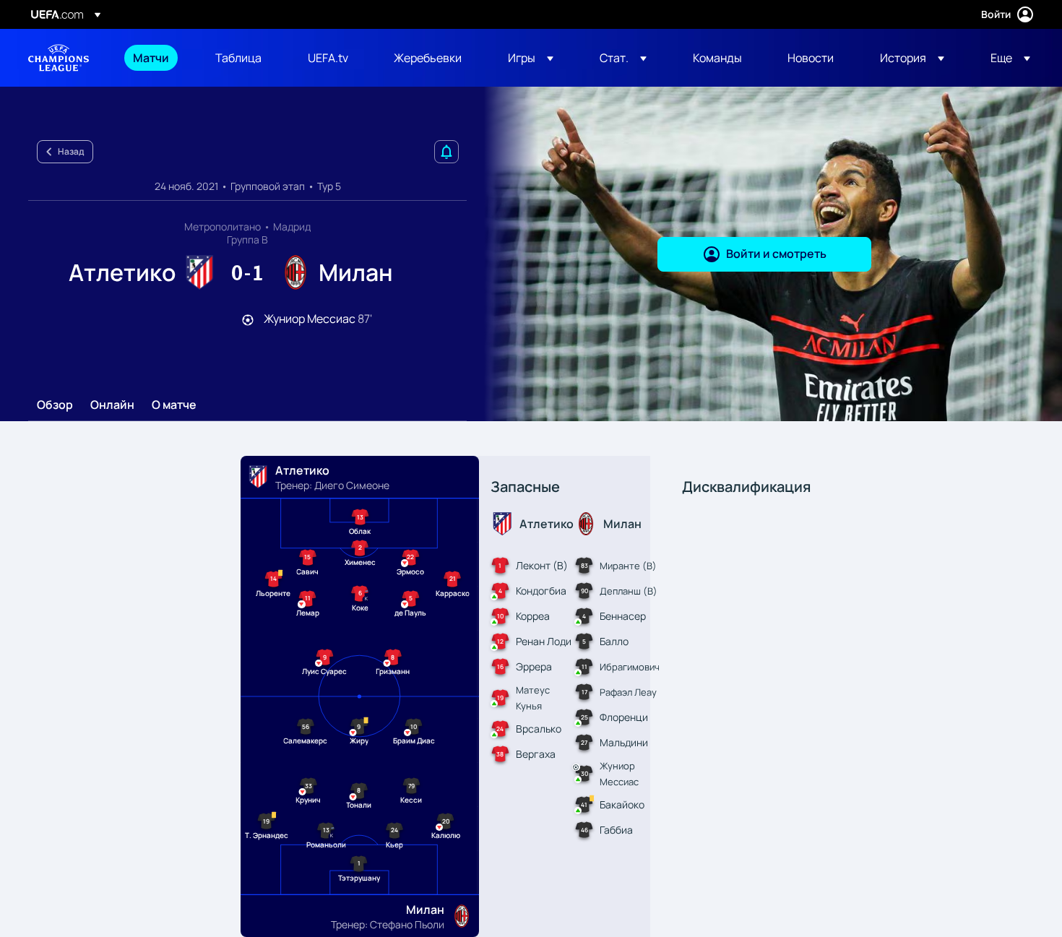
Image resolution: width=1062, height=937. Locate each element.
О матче (174, 405)
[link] (151, 58)
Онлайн (112, 405)
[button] (530, 58)
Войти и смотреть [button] (776, 254)
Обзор (55, 405)
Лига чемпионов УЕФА (58, 58)
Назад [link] (71, 151)
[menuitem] (156, 58)
